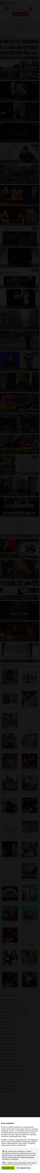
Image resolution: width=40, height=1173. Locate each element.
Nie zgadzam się (23, 1168)
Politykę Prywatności (27, 1157)
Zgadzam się (8, 1168)
